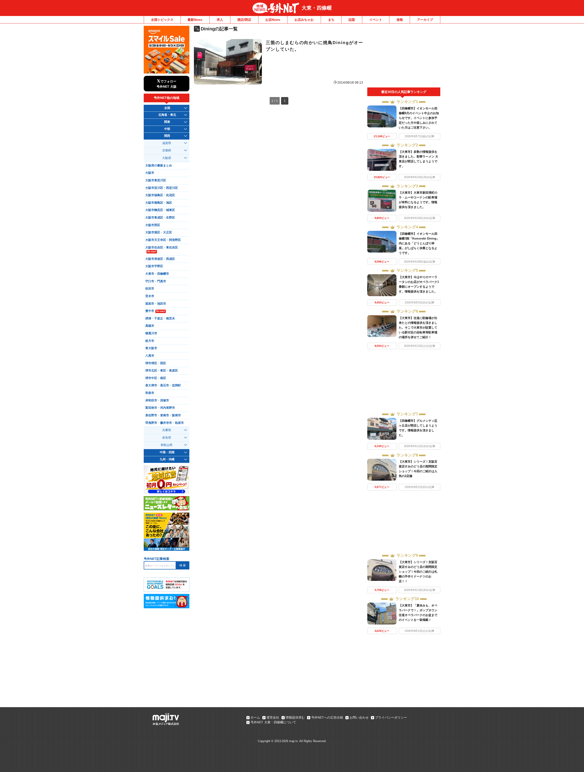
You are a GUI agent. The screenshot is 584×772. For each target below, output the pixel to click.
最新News (195, 19)
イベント (375, 19)
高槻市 (149, 325)
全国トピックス (162, 19)
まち (331, 19)
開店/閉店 (244, 19)
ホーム (255, 717)
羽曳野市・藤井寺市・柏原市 (164, 422)
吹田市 (149, 288)
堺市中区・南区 (155, 378)
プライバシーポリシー (391, 717)
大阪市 (149, 172)
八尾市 (149, 355)
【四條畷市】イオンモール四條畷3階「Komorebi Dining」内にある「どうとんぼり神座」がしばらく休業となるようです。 (419, 243)
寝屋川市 (151, 333)
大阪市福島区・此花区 (160, 195)
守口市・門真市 (155, 281)
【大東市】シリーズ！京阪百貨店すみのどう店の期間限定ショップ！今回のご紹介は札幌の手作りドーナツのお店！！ (418, 571)
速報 (399, 19)
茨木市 (149, 296)
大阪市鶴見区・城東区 (160, 210)
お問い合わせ (359, 717)
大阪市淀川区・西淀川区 (161, 188)
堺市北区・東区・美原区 (161, 370)
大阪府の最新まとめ (158, 165)
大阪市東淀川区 (155, 180)
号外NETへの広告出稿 (327, 717)
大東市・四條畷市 (157, 273)
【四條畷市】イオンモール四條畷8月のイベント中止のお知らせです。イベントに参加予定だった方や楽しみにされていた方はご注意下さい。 (419, 118)
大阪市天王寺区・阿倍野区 (163, 240)
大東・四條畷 (317, 8)
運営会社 (272, 717)
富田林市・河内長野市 (160, 407)
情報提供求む (295, 717)
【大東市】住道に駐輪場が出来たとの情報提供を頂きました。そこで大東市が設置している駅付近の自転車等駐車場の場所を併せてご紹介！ (418, 327)
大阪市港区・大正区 (158, 232)
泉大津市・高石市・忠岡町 (163, 385)
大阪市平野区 (154, 266)
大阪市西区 (152, 225)
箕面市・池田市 (155, 303)
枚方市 (149, 341)
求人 (220, 19)
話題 (352, 19)
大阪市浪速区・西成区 (160, 259)
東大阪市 (151, 348)
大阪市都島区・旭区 (158, 202)
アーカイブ (425, 19)
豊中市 (155, 311)
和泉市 (149, 393)
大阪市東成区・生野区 (160, 217)
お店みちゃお (304, 19)
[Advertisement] (403, 56)
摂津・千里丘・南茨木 (160, 318)
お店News (272, 19)
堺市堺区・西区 (155, 363)
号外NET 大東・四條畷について (273, 722)
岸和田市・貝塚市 (157, 400)
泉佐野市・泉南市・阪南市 (163, 415)
